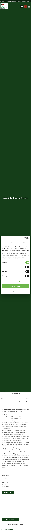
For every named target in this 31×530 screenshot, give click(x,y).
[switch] (27, 267)
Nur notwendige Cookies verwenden (15, 291)
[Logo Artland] (4, 6)
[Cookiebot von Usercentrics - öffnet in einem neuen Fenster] (23, 238)
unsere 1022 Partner (11, 245)
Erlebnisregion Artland (11, 1)
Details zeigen (23, 281)
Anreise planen (7, 492)
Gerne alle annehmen (15, 286)
